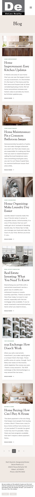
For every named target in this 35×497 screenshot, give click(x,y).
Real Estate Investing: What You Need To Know (17, 277)
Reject (13, 494)
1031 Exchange (9, 341)
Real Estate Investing (12, 269)
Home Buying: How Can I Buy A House (17, 412)
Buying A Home (9, 406)
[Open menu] (31, 7)
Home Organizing (10, 200)
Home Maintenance (10, 128)
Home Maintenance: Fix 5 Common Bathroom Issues (17, 136)
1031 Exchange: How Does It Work (17, 347)
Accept (5, 494)
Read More (9, 98)
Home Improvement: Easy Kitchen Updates (16, 66)
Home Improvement (10, 59)
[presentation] (17, 46)
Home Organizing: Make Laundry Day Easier (16, 207)
